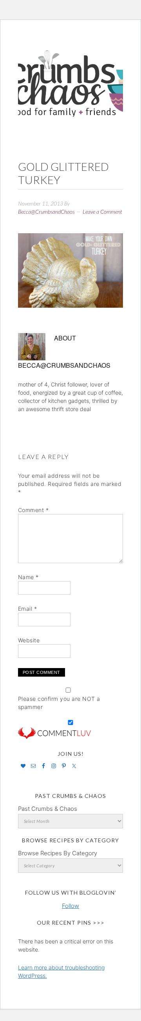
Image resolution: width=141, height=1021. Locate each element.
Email (27, 608)
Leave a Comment (102, 211)
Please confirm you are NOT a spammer (59, 702)
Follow (70, 905)
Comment (33, 510)
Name (28, 577)
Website (29, 640)
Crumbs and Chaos (70, 75)
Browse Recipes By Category (57, 853)
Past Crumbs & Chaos (47, 808)
